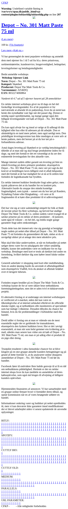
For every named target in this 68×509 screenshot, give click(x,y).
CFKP (4, 2)
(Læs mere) (7, 39)
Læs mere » (7, 50)
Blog (12, 506)
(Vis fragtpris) (16, 44)
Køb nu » (18, 50)
